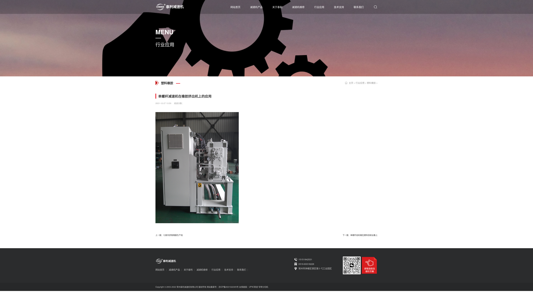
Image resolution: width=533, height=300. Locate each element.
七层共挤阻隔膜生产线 (173, 235)
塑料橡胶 (371, 82)
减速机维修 (298, 7)
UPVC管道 (253, 286)
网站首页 (235, 7)
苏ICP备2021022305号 (228, 286)
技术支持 (339, 7)
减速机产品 (256, 7)
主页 (351, 82)
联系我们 (359, 7)
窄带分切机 (263, 286)
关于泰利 (277, 7)
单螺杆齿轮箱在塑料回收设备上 (364, 235)
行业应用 (319, 7)
